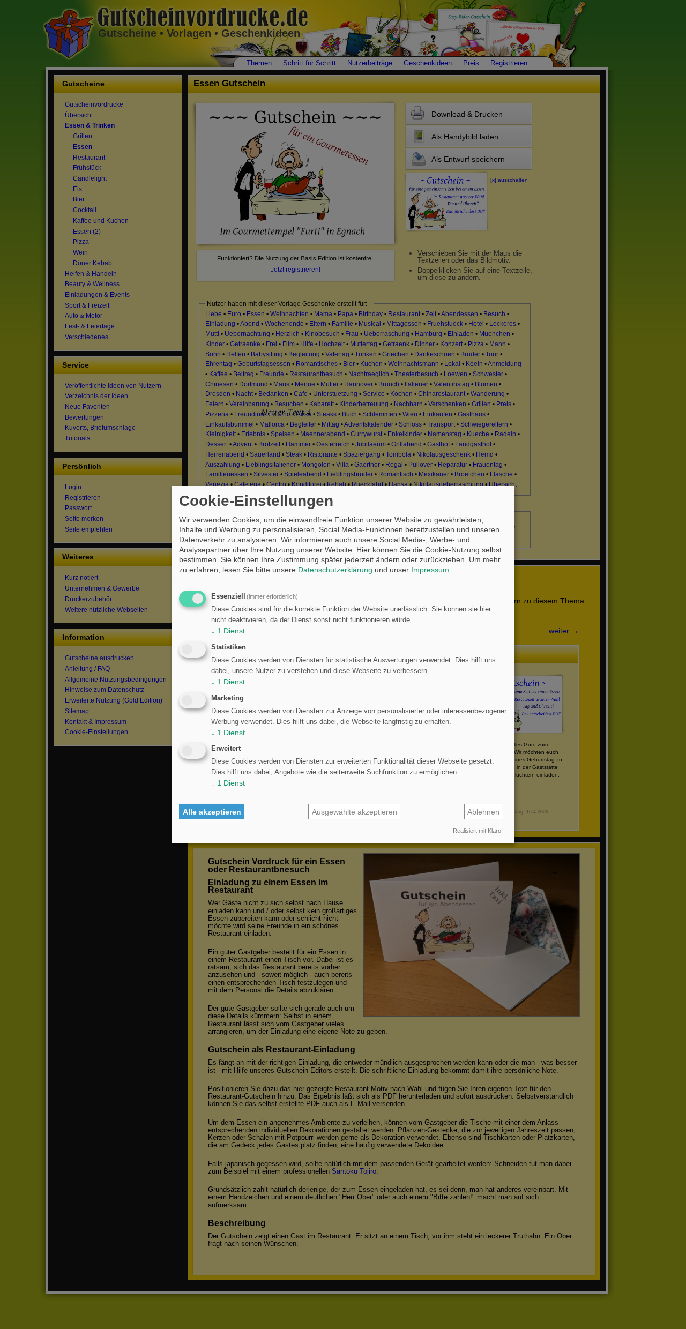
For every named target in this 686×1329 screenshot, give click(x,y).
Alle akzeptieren (212, 812)
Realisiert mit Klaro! (478, 830)
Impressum (430, 569)
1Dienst (228, 630)
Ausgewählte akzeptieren (354, 812)
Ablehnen (483, 812)
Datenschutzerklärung (335, 569)
